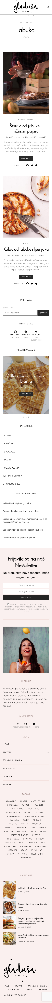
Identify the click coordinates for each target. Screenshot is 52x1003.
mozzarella (39, 827)
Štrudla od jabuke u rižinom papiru (26, 128)
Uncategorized (11, 483)
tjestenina (38, 854)
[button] (24, 417)
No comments (28, 255)
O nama (7, 776)
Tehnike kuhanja (12, 475)
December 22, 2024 (26, 941)
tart (24, 850)
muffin (9, 831)
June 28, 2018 (13, 255)
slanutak (26, 846)
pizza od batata (20, 835)
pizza (44, 831)
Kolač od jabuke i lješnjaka (26, 249)
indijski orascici (35, 816)
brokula (13, 805)
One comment (29, 137)
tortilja (26, 858)
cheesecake (14, 812)
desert (41, 812)
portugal (13, 839)
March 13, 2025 (24, 927)
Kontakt (7, 784)
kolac (37, 820)
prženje (11, 843)
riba (22, 843)
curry (28, 812)
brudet (27, 805)
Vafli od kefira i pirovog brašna (25, 378)
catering (34, 809)
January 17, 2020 (13, 137)
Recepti (30, 120)
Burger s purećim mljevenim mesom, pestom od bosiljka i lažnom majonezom (31, 921)
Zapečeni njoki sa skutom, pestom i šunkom (23, 530)
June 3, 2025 (23, 910)
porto (37, 835)
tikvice (23, 854)
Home (6, 744)
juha (26, 820)
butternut (19, 809)
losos (9, 827)
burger (40, 805)
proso (40, 839)
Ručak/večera (11, 467)
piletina (22, 831)
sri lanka (42, 846)
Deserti (21, 120)
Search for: (8, 308)
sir (43, 843)
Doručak (8, 443)
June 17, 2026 (26, 387)
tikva (11, 854)
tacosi (13, 850)
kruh (25, 824)
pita (34, 831)
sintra (33, 843)
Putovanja (9, 451)
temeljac (37, 850)
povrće (28, 839)
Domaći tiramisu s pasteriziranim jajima (21, 511)
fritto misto (14, 816)
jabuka (15, 820)
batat (24, 801)
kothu (14, 824)
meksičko (23, 827)
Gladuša (42, 137)
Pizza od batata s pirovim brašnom (19, 537)
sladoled (10, 846)
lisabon (37, 824)
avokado (11, 801)
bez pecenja (38, 801)
